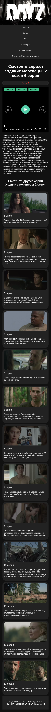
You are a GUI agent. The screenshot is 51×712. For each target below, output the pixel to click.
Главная (25, 28)
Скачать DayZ (25, 50)
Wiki (25, 39)
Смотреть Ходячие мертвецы (25, 56)
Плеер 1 (25, 83)
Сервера (25, 45)
